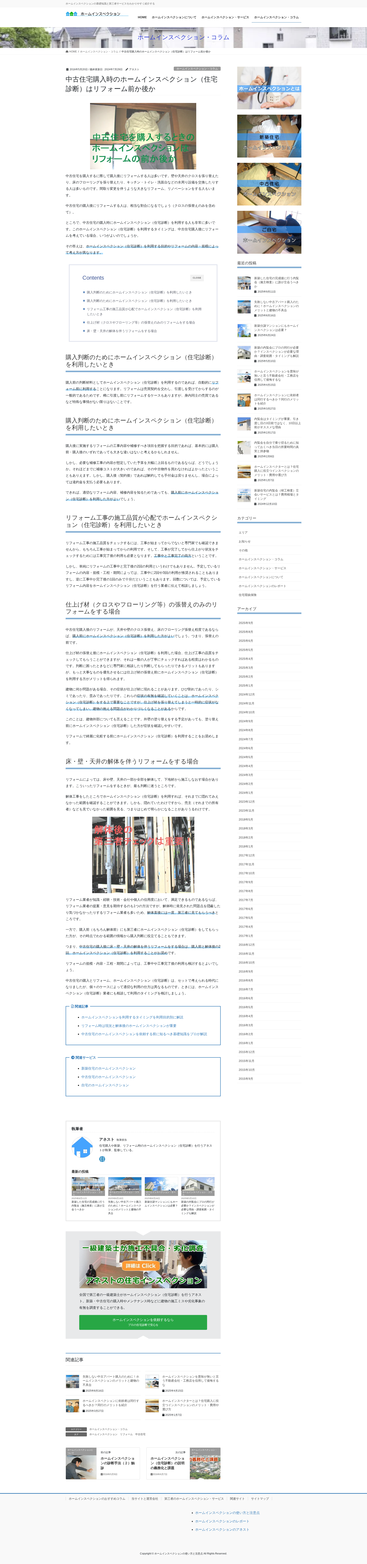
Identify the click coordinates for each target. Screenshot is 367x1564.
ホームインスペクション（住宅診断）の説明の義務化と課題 (168, 1463)
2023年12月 (247, 801)
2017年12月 (247, 855)
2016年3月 (246, 1025)
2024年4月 (246, 766)
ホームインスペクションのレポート (262, 586)
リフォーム (126, 1434)
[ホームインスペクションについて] (81, 1465)
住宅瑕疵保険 (248, 595)
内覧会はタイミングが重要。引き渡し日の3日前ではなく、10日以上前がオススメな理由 (277, 423)
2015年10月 (247, 1069)
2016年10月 (247, 962)
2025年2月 (246, 676)
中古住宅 (140, 1434)
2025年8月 (246, 631)
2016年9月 (246, 971)
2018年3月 (246, 828)
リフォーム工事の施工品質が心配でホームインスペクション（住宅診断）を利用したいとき (144, 311)
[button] (143, 1322)
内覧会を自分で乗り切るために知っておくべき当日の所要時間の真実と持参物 (276, 447)
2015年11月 (246, 1061)
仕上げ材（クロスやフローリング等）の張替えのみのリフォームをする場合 (141, 322)
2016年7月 (246, 989)
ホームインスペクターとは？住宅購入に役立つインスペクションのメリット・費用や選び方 (190, 1405)
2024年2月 (246, 784)
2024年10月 (247, 712)
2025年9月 (246, 623)
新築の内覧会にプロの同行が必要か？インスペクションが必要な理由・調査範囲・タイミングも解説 (197, 1207)
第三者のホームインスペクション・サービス (194, 1498)
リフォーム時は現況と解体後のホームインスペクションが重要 (128, 1026)
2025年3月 (246, 667)
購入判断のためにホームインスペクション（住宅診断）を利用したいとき (139, 292)
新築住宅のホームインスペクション (108, 1068)
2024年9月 (246, 721)
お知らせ (245, 541)
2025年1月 (246, 685)
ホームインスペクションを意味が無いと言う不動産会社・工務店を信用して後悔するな (190, 1381)
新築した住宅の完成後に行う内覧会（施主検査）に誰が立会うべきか (88, 1205)
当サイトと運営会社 (144, 1498)
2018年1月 (246, 846)
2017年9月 (246, 882)
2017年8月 (246, 891)
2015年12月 (247, 1052)
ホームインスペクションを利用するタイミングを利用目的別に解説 (132, 1017)
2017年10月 (247, 873)
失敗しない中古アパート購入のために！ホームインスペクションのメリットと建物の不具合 (124, 1207)
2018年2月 (246, 837)
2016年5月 (246, 1007)
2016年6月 (246, 998)
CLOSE (197, 278)
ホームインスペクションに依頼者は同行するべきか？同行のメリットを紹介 (276, 399)
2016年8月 (246, 980)
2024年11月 (246, 703)
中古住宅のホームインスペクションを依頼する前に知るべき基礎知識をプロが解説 (144, 1034)
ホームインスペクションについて (261, 577)
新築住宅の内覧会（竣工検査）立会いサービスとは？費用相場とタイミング (276, 494)
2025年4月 (246, 658)
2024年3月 (246, 775)
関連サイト (237, 1498)
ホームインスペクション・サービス (161, 1193)
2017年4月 (246, 926)
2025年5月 (246, 650)
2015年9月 (246, 1078)
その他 (243, 550)
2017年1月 (246, 936)
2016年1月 (246, 1043)
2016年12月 (247, 944)
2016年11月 (246, 953)
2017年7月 (246, 900)
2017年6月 (246, 909)
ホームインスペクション (103, 1434)
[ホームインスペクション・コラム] (205, 1462)
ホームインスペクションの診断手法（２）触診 (118, 1463)
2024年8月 (246, 730)
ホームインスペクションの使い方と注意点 (227, 1513)
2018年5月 (246, 819)
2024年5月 (246, 757)
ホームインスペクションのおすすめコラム (97, 1498)
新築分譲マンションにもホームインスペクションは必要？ (161, 1203)
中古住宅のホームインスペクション (108, 1077)
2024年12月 (247, 694)
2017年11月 (246, 864)
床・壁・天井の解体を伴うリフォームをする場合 (122, 331)
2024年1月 (246, 792)
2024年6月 (246, 748)
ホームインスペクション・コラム (197, 68)
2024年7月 (246, 739)
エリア (243, 532)
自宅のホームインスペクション (105, 1085)
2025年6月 (246, 640)
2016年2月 (246, 1034)
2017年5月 (246, 917)
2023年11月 (246, 810)
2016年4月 (246, 1016)
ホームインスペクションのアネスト (222, 1529)
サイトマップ (260, 1498)
